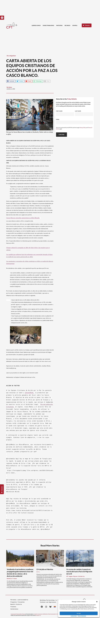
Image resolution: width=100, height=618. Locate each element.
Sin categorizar (11, 55)
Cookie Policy (74, 615)
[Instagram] (46, 607)
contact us (38, 615)
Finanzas (13, 606)
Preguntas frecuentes (17, 602)
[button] (97, 601)
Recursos (67, 25)
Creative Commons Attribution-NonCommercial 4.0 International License (50, 614)
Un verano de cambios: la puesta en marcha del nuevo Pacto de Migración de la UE (79, 571)
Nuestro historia (16, 604)
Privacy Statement (82, 615)
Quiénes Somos (36, 25)
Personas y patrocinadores (19, 599)
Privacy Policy (83, 127)
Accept (79, 613)
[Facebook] (42, 607)
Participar (59, 25)
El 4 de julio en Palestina (45, 569)
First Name (59, 111)
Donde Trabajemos (48, 25)
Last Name (78, 111)
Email (57, 119)
